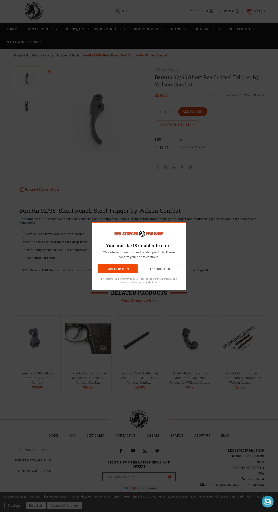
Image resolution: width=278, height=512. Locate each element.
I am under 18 (160, 269)
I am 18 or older (117, 269)
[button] (268, 502)
